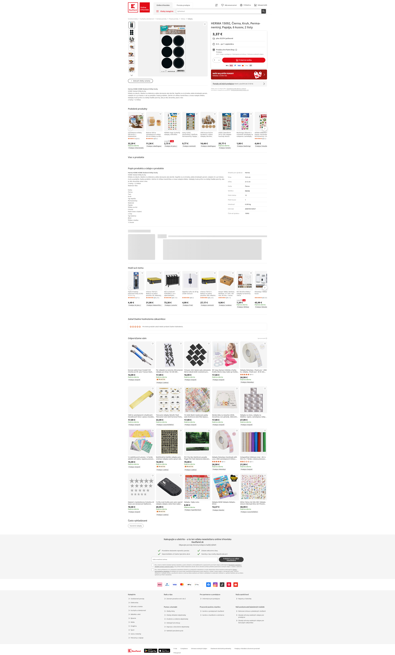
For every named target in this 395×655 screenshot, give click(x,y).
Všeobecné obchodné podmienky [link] (221, 648)
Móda (133, 622)
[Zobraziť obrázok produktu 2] (131, 32)
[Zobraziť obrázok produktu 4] (131, 47)
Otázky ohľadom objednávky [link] (176, 615)
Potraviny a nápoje (137, 638)
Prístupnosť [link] (177, 653)
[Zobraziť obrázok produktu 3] (131, 40)
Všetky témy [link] (171, 611)
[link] (183, 5)
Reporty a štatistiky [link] (244, 599)
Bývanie (133, 618)
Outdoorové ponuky (137, 599)
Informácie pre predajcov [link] (211, 599)
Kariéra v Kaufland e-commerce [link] (213, 615)
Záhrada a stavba (137, 606)
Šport (132, 630)
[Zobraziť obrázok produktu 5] (131, 54)
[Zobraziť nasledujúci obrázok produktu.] (131, 75)
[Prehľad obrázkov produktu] (131, 48)
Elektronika (134, 603)
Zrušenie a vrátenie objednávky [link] (177, 619)
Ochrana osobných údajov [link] (199, 648)
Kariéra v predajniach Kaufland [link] (213, 611)
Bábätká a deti (136, 614)
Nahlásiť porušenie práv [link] (175, 631)
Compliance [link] (184, 648)
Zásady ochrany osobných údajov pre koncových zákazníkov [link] (251, 621)
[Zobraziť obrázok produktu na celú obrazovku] (173, 48)
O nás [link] (175, 648)
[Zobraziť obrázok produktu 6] (131, 62)
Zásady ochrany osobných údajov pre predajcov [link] (251, 616)
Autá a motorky (136, 634)
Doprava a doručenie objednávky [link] (178, 627)
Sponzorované (261, 338)
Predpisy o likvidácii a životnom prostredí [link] (247, 648)
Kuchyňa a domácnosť (138, 610)
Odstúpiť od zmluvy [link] (173, 623)
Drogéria (134, 626)
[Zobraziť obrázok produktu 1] (131, 25)
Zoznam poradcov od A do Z (176, 599)
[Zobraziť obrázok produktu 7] (131, 69)
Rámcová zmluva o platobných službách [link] (252, 611)
